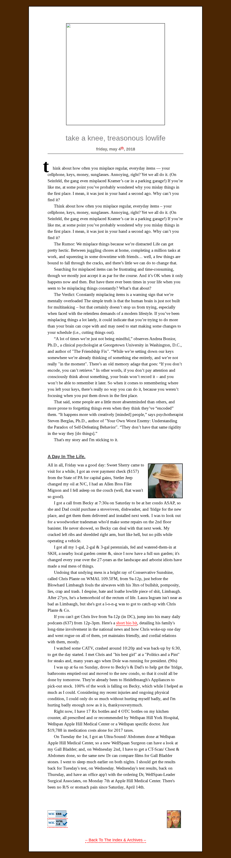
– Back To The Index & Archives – (115, 840)
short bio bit (126, 622)
